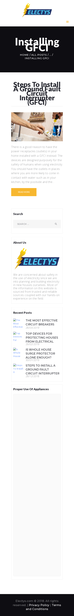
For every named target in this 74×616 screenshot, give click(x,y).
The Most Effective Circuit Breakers (42, 322)
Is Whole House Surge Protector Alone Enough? (40, 353)
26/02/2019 (32, 344)
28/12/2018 (32, 376)
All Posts (39, 54)
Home (24, 54)
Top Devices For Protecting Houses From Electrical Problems (42, 339)
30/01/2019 (32, 360)
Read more (24, 192)
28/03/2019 (32, 327)
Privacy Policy (39, 605)
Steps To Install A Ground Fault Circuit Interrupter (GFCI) (37, 93)
